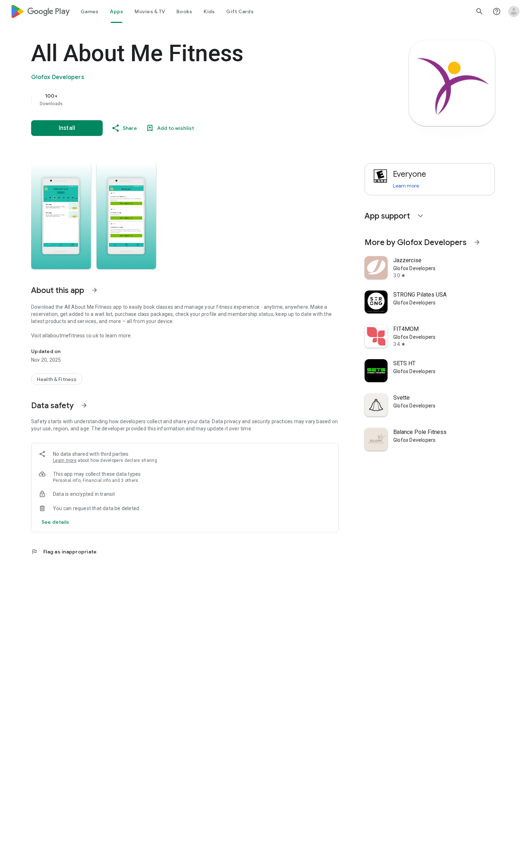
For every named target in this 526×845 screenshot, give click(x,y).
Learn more (65, 460)
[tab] (89, 11)
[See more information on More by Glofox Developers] (477, 242)
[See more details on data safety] (55, 522)
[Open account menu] (513, 11)
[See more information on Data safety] (84, 405)
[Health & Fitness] (56, 379)
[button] (61, 216)
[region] (174, 99)
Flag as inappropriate (64, 551)
